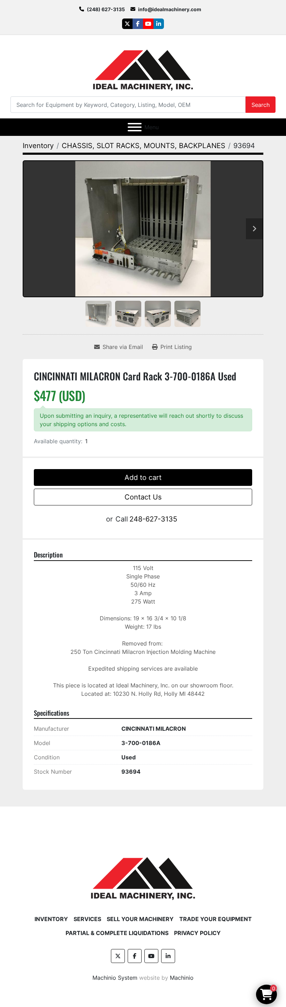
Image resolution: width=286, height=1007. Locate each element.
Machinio (182, 977)
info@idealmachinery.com (169, 9)
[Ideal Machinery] (143, 873)
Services (87, 918)
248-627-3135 (153, 519)
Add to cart (143, 477)
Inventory (51, 918)
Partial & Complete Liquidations (117, 932)
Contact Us (143, 497)
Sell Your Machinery (140, 918)
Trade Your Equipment (215, 918)
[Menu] (135, 127)
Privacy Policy (197, 932)
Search (260, 104)
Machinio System (114, 977)
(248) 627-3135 (106, 9)
